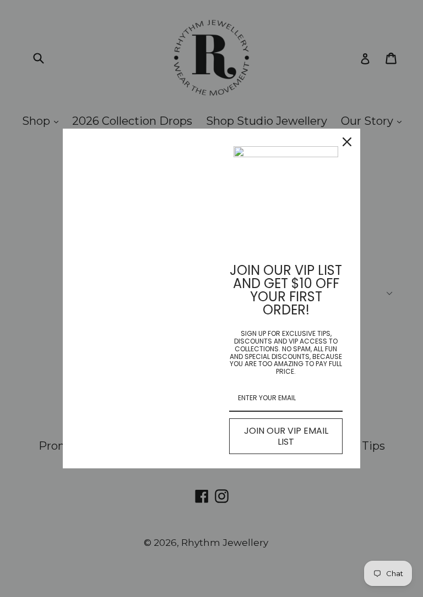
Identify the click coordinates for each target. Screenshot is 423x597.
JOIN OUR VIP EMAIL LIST (286, 435)
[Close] (347, 142)
